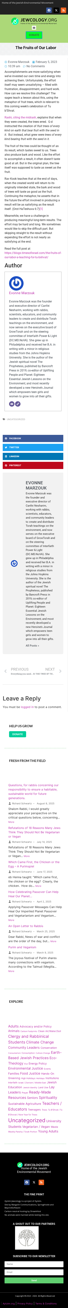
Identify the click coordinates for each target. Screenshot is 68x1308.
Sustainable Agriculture (24, 1103)
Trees (44, 1110)
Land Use (43, 1087)
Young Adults (48, 1131)
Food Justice (30, 1073)
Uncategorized (16, 419)
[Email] (12, 404)
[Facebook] (49, 10)
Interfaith (12, 1082)
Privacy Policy (25, 1303)
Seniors (32, 1098)
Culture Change (43, 1053)
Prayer (25, 1092)
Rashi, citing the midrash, (21, 117)
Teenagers (34, 1109)
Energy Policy (38, 1063)
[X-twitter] (56, 10)
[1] (41, 209)
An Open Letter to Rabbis (25, 926)
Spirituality (48, 1097)
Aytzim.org (9, 1303)
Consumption (28, 1053)
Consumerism (14, 1053)
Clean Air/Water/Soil (49, 1031)
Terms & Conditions (46, 1303)
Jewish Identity (30, 1087)
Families (13, 1073)
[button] (34, 28)
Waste (54, 1126)
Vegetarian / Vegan (36, 1126)
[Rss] (63, 10)
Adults (13, 1026)
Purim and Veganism (22, 947)
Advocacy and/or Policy (36, 1026)
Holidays (40, 1078)
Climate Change (40, 1042)
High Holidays (28, 1078)
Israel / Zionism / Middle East (32, 1082)
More (11, 821)
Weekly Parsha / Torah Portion (22, 1131)
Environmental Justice (25, 1068)
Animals (14, 1031)
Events (47, 1069)
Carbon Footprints (28, 1031)
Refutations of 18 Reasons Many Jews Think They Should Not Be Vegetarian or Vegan (34, 832)
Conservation (49, 1047)
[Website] (17, 404)
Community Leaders (24, 1047)
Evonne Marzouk (22, 293)
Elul (26, 1064)
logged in (27, 707)
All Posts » (32, 645)
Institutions (52, 1078)
